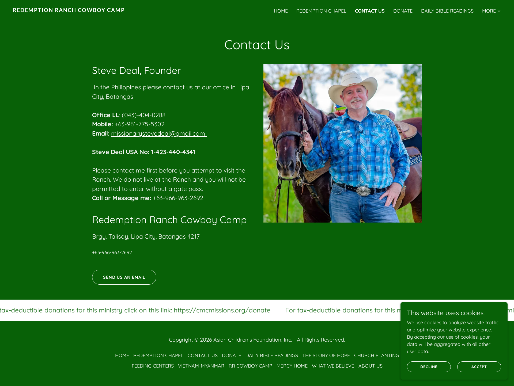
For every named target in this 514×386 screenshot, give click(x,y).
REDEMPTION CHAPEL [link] (321, 11)
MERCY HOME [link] (292, 366)
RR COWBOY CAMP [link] (250, 366)
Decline (428, 366)
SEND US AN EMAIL (124, 277)
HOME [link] (281, 11)
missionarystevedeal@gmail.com (159, 133)
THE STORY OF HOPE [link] (326, 355)
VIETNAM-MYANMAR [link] (201, 366)
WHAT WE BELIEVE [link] (333, 366)
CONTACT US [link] (370, 11)
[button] (491, 11)
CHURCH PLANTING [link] (376, 355)
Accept (479, 366)
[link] (133, 10)
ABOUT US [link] (370, 366)
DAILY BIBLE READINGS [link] (447, 11)
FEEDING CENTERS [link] (153, 366)
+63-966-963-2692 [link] (112, 252)
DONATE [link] (403, 11)
